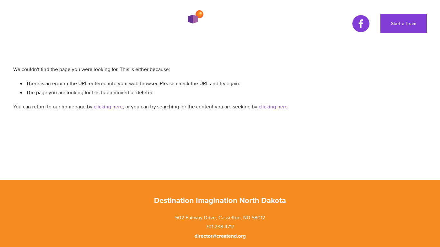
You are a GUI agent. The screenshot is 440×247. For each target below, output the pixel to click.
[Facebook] (360, 23)
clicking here (108, 106)
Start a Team (403, 23)
